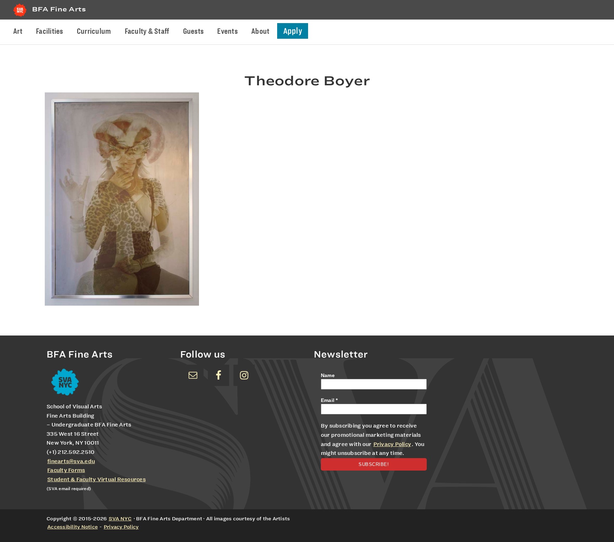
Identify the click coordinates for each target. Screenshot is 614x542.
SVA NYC (120, 518)
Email (329, 400)
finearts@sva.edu (71, 461)
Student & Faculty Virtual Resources (96, 479)
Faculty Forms (66, 470)
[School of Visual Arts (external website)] (20, 16)
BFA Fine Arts (59, 9)
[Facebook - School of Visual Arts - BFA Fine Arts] (218, 375)
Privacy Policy (392, 444)
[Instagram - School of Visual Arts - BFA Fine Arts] (244, 375)
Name (328, 375)
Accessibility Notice (72, 527)
